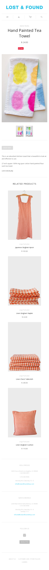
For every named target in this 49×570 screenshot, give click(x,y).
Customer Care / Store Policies (29, 559)
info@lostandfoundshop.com (24, 484)
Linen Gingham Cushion (24, 445)
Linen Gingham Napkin (24, 313)
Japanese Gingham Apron (24, 247)
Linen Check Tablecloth (24, 379)
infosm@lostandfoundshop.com (24, 515)
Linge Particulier (24, 244)
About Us (12, 559)
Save (21, 48)
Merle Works (24, 26)
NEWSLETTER (24, 542)
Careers (24, 562)
